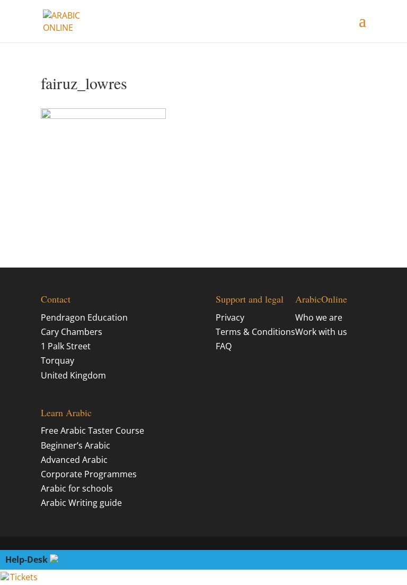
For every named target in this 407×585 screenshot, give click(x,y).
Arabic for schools (77, 488)
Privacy (230, 317)
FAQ (224, 346)
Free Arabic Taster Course (92, 430)
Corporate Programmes (89, 474)
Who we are (318, 317)
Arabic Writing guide (81, 503)
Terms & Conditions (255, 332)
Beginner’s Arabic (75, 445)
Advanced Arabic (74, 460)
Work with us (321, 332)
